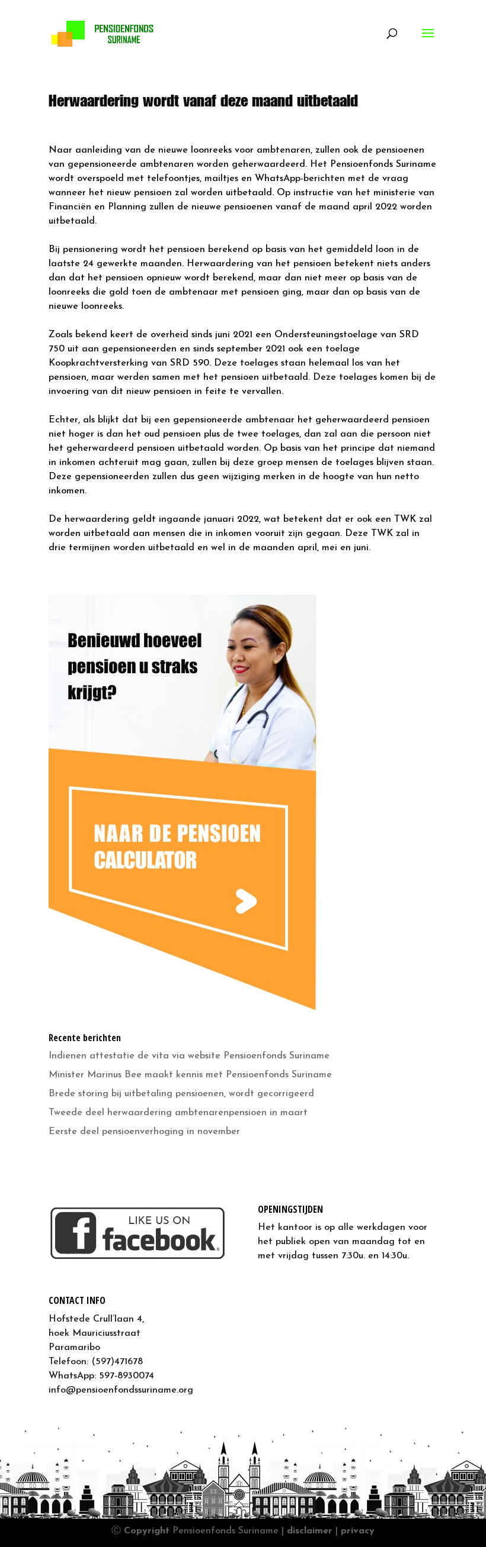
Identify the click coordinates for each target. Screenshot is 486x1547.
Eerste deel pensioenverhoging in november (144, 1131)
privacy (358, 1531)
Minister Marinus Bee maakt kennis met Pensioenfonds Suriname (190, 1075)
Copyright (147, 1531)
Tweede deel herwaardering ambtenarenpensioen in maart (178, 1113)
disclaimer (309, 1531)
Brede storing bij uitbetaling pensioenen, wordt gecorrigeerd (181, 1094)
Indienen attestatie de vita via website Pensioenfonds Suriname (189, 1056)
